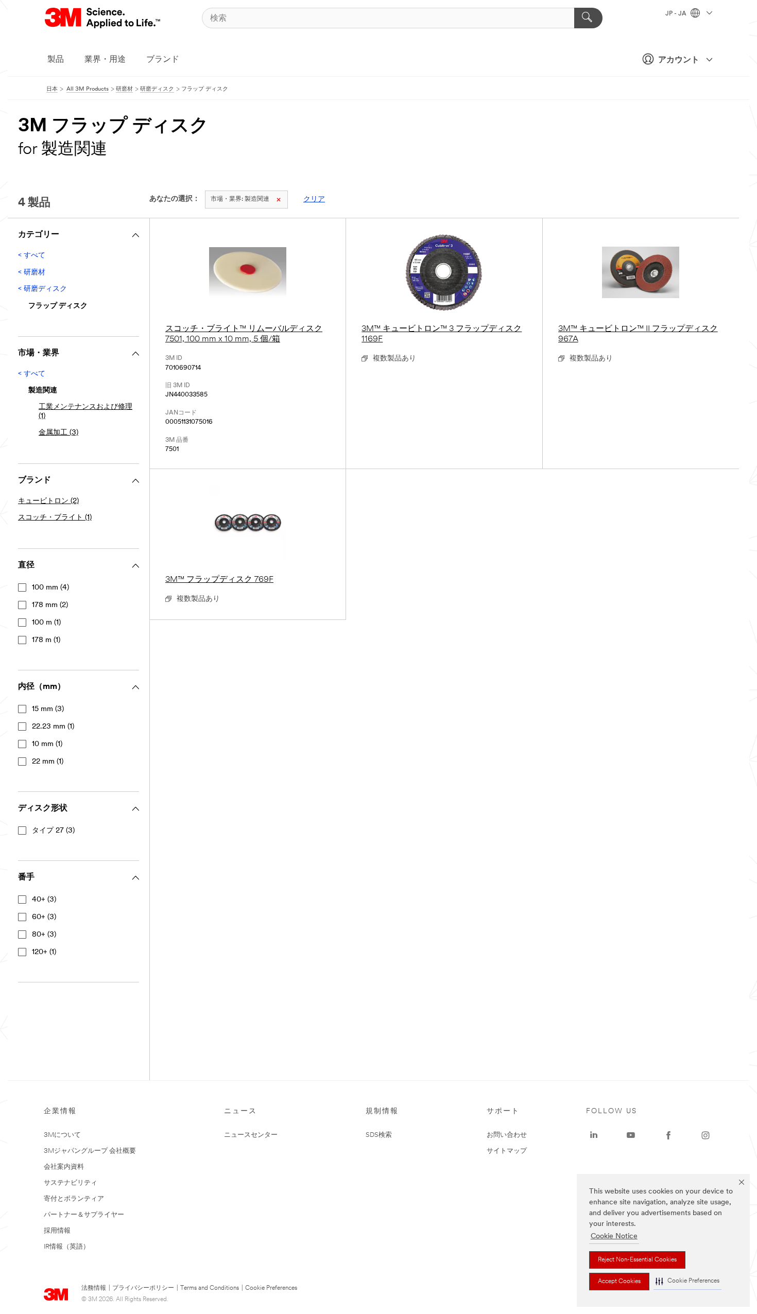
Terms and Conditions (209, 1288)
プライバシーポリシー (143, 1288)
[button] (687, 1281)
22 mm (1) (47, 762)
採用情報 (57, 1230)
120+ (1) (44, 952)
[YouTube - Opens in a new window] (631, 1135)
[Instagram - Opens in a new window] (705, 1135)
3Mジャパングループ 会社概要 (90, 1151)
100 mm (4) (50, 588)
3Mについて (62, 1135)
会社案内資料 (64, 1167)
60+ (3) (44, 917)
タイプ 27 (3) (53, 831)
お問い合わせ (507, 1135)
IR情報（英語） (67, 1246)
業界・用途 (105, 60)
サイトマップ (507, 1151)
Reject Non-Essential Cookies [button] (637, 1260)
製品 (55, 60)
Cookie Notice (614, 1236)
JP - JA (676, 14)
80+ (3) (44, 935)
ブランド (162, 60)
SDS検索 (379, 1135)
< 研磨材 (31, 272)
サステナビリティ (70, 1183)
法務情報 (93, 1288)
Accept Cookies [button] (619, 1281)
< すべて (31, 256)
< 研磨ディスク (42, 289)
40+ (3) (44, 900)
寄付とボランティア (74, 1199)
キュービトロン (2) (48, 501)
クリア (314, 199)
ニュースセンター (251, 1135)
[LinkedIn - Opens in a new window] (593, 1135)
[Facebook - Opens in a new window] (668, 1135)
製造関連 (240, 199)
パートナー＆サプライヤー (84, 1215)
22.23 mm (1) (53, 727)
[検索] (588, 18)
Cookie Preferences (271, 1288)
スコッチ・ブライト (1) (55, 518)
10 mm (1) (47, 744)
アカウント (678, 60)
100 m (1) (46, 623)
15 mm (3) (48, 709)
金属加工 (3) (58, 433)
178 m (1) (46, 640)
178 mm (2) (50, 605)
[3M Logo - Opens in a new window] (103, 18)
